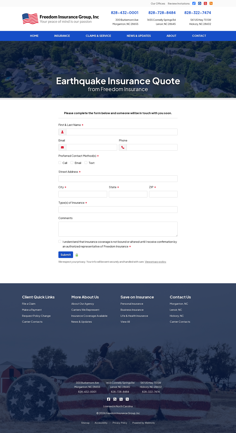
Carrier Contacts (32, 321)
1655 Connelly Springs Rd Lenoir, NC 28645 (120, 384)
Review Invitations (179, 3)
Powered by (143, 422)
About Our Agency (82, 303)
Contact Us (180, 296)
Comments (65, 218)
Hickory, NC (177, 315)
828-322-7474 (197, 12)
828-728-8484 (162, 12)
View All (125, 321)
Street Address (69, 171)
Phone (123, 140)
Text (92, 163)
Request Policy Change (36, 315)
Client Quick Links (38, 296)
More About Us (85, 296)
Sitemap (85, 422)
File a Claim (28, 303)
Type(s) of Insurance (72, 202)
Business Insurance (132, 309)
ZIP (152, 187)
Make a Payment (32, 309)
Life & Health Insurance (134, 315)
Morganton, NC (179, 303)
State (114, 187)
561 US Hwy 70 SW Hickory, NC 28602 (151, 384)
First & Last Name (71, 125)
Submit (66, 254)
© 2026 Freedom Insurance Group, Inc (118, 413)
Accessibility (101, 422)
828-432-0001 (124, 12)
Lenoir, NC (176, 309)
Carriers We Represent (85, 309)
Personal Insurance (132, 303)
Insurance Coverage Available (89, 315)
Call (65, 163)
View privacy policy (155, 261)
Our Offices (158, 3)
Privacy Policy (120, 422)
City (62, 187)
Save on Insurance (137, 296)
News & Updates (81, 321)
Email (61, 140)
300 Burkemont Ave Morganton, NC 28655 (87, 384)
